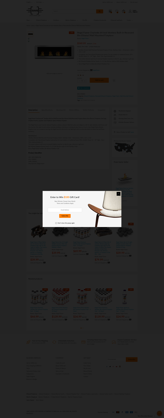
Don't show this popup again (66, 223)
